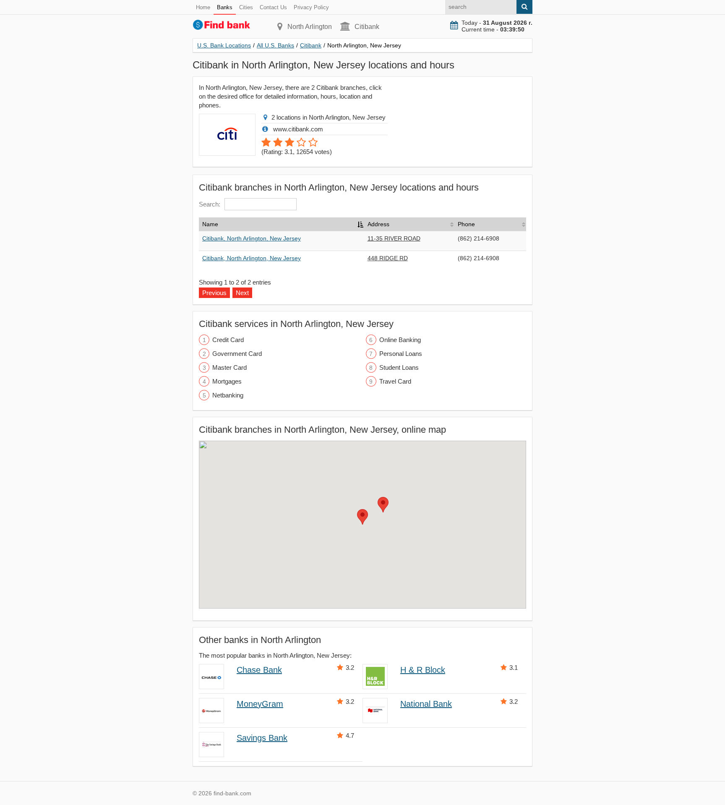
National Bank (426, 703)
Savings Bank (262, 737)
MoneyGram (260, 703)
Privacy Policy (311, 7)
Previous (214, 292)
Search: (209, 204)
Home (203, 7)
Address (378, 224)
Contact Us (273, 7)
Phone (466, 224)
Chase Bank (259, 669)
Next (242, 292)
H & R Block (422, 669)
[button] (362, 517)
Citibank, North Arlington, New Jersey (251, 238)
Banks (224, 7)
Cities (246, 7)
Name (210, 224)
